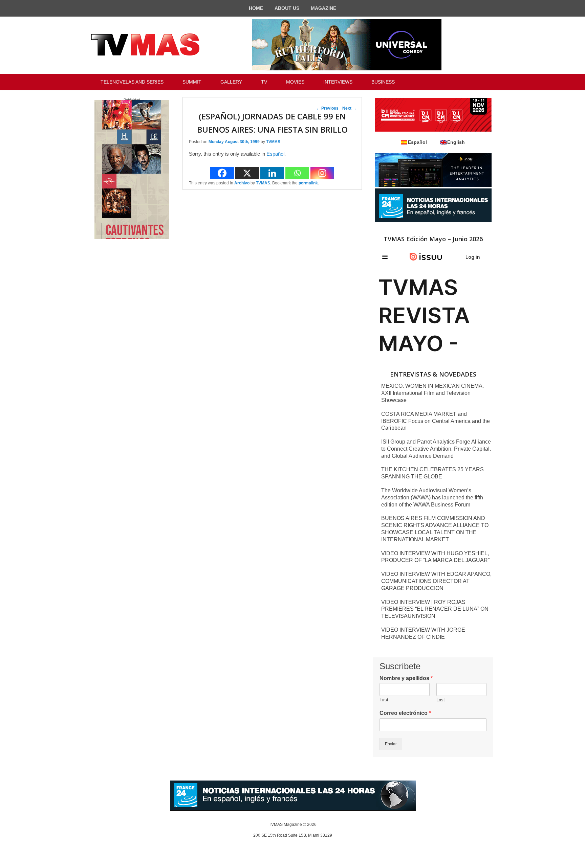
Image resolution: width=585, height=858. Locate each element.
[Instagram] (322, 173)
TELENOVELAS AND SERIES (132, 82)
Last (440, 699)
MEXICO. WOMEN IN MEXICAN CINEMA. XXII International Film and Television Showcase (432, 393)
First (384, 699)
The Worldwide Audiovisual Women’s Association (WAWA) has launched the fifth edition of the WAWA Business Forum (432, 497)
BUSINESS (383, 82)
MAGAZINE (323, 8)
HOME (256, 8)
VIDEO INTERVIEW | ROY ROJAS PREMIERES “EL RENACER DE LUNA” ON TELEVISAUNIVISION (435, 609)
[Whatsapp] (297, 173)
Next (349, 108)
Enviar (391, 744)
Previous (327, 108)
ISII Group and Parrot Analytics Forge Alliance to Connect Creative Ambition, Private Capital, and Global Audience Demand (436, 449)
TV (264, 82)
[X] (247, 173)
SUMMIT (191, 82)
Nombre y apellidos (406, 678)
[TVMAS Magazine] (145, 44)
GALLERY (231, 82)
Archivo (242, 183)
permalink (308, 183)
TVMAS (273, 141)
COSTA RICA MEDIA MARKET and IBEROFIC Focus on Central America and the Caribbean (435, 421)
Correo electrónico (405, 713)
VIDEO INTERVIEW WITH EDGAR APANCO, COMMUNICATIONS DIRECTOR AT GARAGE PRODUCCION (436, 581)
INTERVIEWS (337, 82)
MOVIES (295, 82)
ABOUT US (287, 8)
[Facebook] (222, 173)
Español (275, 154)
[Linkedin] (272, 173)
